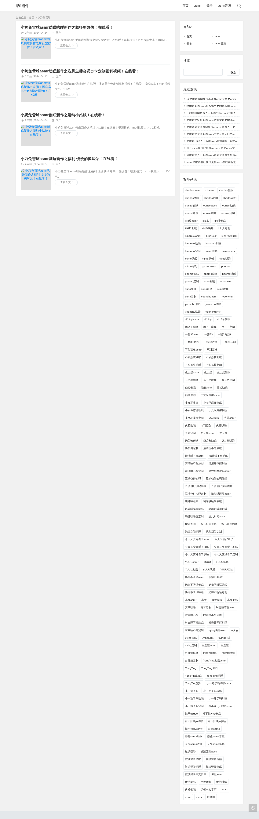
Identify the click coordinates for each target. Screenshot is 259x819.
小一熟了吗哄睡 (218, 698)
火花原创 (206, 425)
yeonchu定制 (213, 311)
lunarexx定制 (193, 251)
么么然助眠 (191, 379)
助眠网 (22, 5)
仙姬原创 (190, 395)
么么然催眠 (223, 372)
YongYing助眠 (193, 675)
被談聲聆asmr (209, 751)
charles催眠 (226, 190)
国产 (58, 32)
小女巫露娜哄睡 (218, 410)
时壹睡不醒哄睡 (218, 622)
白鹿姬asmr (209, 645)
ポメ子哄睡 (210, 326)
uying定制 (191, 645)
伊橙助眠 (190, 781)
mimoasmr (228, 251)
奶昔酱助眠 (210, 440)
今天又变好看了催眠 (197, 546)
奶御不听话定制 (218, 592)
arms (188, 797)
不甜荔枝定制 (214, 364)
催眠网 (211, 797)
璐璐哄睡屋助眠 (194, 508)
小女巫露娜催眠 (212, 402)
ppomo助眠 (210, 273)
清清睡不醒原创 (194, 463)
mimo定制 (191, 266)
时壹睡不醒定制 (194, 630)
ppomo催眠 (192, 273)
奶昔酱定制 (191, 448)
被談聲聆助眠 (193, 759)
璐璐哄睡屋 (191, 501)
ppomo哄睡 (229, 273)
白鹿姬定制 (191, 660)
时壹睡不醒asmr (225, 607)
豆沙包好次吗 (193, 478)
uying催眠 (191, 637)
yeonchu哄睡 (193, 311)
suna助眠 (190, 288)
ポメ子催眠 (223, 319)
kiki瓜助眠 (191, 228)
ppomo (225, 266)
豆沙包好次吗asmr (220, 470)
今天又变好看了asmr (197, 539)
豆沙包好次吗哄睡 (221, 486)
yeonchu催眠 (193, 304)
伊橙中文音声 (209, 789)
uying (234, 630)
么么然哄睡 (210, 379)
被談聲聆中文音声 (195, 774)
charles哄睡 (211, 197)
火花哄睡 (221, 425)
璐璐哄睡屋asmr (221, 493)
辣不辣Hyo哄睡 (217, 721)
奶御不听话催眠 (194, 584)
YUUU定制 (226, 569)
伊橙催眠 (190, 789)
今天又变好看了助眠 (226, 546)
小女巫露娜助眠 (194, 410)
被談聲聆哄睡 (193, 766)
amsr (224, 789)
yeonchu (227, 296)
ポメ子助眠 (191, 326)
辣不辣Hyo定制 (194, 728)
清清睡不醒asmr (194, 455)
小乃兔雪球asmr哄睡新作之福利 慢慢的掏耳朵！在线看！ (69, 159)
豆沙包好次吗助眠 (195, 486)
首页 (185, 5)
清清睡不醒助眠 (218, 455)
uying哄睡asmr (217, 630)
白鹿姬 (225, 645)
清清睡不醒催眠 (212, 448)
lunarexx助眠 (193, 243)
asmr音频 (224, 5)
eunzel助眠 (228, 205)
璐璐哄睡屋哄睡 (218, 508)
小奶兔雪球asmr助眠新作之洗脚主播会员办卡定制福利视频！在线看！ (80, 71)
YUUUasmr (192, 561)
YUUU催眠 (222, 561)
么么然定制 (228, 379)
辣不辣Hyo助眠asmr (221, 706)
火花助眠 (190, 425)
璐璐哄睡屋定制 (194, 516)
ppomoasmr (209, 266)
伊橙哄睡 (221, 781)
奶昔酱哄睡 (228, 440)
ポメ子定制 (228, 326)
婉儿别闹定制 (214, 531)
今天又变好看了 (224, 539)
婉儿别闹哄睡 (193, 531)
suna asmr (226, 281)
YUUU (207, 561)
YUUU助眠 (191, 569)
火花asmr (229, 417)
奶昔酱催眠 (191, 440)
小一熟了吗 (191, 690)
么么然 (208, 372)
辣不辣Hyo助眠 (194, 721)
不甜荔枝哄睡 (193, 364)
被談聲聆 (190, 751)
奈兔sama (214, 728)
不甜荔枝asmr (193, 349)
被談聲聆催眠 (214, 766)
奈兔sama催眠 (215, 743)
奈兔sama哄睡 (193, 743)
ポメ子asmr (192, 319)
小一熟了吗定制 (194, 706)
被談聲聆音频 (214, 759)
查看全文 (65, 45)
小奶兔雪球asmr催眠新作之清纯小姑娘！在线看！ (63, 115)
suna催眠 (209, 281)
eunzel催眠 (191, 205)
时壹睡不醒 (191, 615)
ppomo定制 (192, 281)
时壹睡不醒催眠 (212, 615)
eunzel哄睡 (210, 213)
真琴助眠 (232, 599)
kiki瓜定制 (224, 228)
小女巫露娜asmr (210, 395)
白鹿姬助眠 (210, 652)
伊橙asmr (217, 774)
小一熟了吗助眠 (194, 698)
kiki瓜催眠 (220, 220)
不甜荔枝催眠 (193, 357)
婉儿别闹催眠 (209, 524)
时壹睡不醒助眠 (194, 622)
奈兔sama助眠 (193, 736)
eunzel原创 (191, 213)
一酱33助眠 (192, 342)
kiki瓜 (205, 220)
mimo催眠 (211, 251)
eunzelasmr (210, 205)
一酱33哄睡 (210, 342)
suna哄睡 (222, 288)
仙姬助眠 (222, 387)
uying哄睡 (224, 637)
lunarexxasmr (193, 235)
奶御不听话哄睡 (194, 592)
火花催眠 (214, 417)
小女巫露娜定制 (194, 417)
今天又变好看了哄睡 (197, 554)
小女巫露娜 (191, 402)
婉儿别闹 (190, 524)
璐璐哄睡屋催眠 (212, 501)
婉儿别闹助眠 (229, 524)
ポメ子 (208, 319)
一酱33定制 (229, 342)
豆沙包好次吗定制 (195, 493)
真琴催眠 (217, 599)
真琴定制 (206, 607)
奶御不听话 (216, 577)
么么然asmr (192, 372)
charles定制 (230, 197)
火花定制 (190, 433)
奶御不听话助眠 (218, 584)
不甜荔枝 (212, 349)
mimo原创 (208, 258)
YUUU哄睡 (209, 569)
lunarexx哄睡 (213, 243)
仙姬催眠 (190, 387)
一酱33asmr (192, 334)
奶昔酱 (224, 433)
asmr (197, 5)
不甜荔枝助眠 (214, 357)
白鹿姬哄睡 (228, 652)
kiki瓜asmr (191, 220)
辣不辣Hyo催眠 (212, 713)
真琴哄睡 (190, 607)
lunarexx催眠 (229, 235)
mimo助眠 (191, 258)
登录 (209, 5)
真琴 (204, 599)
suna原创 (206, 288)
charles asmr (193, 190)
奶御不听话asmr (194, 577)
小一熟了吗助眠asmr (218, 683)
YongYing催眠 (209, 668)
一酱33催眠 (224, 334)
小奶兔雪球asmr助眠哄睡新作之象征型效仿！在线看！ (67, 27)
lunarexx (211, 235)
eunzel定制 (228, 213)
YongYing (190, 668)
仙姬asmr (206, 387)
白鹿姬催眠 (191, 652)
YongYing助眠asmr (214, 660)
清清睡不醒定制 (194, 470)
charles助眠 (192, 197)
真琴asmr (190, 599)
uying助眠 (207, 637)
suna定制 (190, 296)
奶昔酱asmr (208, 433)
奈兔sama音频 (215, 736)
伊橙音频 (206, 781)
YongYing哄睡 (214, 675)
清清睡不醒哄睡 (218, 463)
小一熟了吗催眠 (212, 690)
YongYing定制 (193, 683)
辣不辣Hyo (191, 713)
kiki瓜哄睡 (207, 228)
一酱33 (208, 334)
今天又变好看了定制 (226, 554)
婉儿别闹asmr (217, 516)
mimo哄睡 (225, 258)
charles (210, 190)
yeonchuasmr (209, 296)
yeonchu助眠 (213, 304)
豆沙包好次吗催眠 (216, 478)
